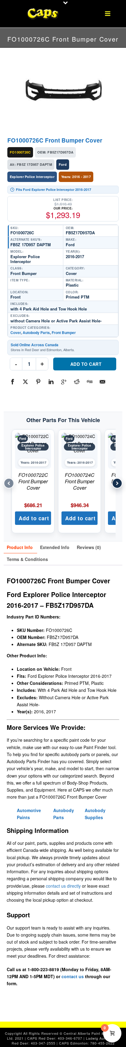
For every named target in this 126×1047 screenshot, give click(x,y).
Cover (15, 332)
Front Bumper (64, 332)
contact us (72, 976)
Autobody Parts (36, 332)
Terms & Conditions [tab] (27, 559)
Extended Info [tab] (54, 547)
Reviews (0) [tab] (89, 547)
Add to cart (86, 364)
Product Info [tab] (20, 547)
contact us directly (63, 886)
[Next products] (117, 483)
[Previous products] (9, 483)
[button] (33, 518)
